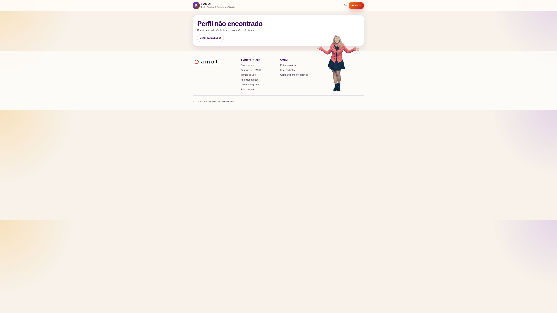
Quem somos (247, 65)
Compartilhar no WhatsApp (294, 75)
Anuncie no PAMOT (251, 70)
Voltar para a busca (210, 38)
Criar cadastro (287, 70)
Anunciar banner (249, 80)
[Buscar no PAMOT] (345, 5)
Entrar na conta (288, 65)
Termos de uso (248, 75)
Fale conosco (248, 89)
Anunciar (356, 5)
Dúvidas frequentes (251, 84)
